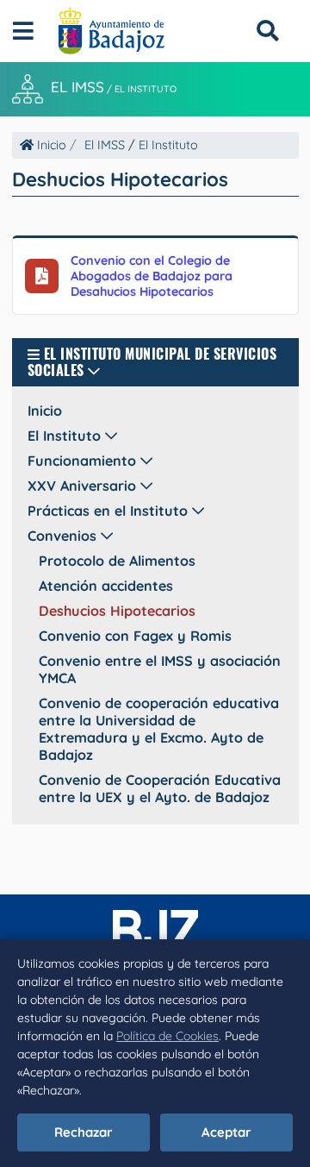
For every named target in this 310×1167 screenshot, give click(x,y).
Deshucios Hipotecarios (117, 610)
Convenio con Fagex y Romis (135, 635)
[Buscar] (267, 30)
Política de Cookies (167, 1036)
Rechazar (83, 1132)
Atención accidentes (106, 585)
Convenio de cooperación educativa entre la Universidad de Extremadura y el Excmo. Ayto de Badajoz (159, 728)
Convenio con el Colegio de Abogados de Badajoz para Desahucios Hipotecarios (151, 276)
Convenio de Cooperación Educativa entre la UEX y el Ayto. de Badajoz (160, 788)
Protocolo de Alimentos (117, 560)
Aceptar (226, 1132)
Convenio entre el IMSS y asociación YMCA (160, 669)
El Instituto (146, 90)
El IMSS (77, 87)
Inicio (50, 145)
